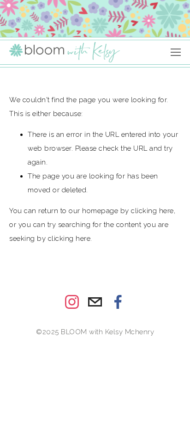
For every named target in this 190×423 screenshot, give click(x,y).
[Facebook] (118, 301)
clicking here (152, 211)
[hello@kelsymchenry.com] (95, 301)
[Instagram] (72, 301)
